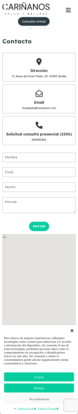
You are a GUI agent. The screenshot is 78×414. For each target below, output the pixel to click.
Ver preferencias (39, 399)
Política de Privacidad (48, 408)
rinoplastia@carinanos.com (39, 108)
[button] (72, 330)
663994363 (39, 139)
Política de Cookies (27, 408)
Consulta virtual (34, 21)
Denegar (39, 388)
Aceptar (39, 377)
